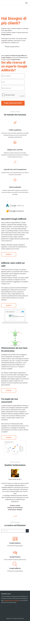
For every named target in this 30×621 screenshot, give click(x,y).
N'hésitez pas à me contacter (11, 600)
